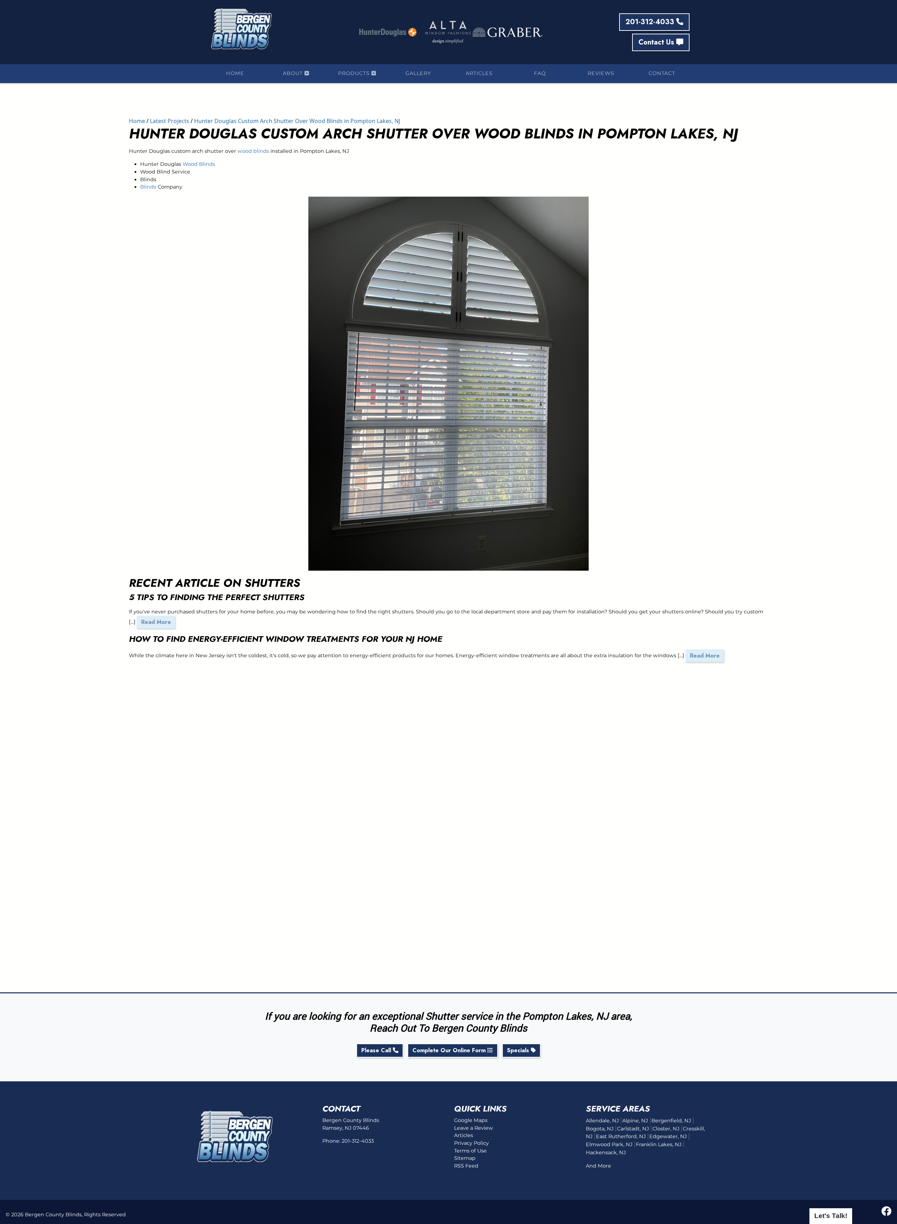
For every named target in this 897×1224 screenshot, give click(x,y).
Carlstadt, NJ (633, 1129)
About (293, 73)
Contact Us (657, 42)
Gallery (418, 73)
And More (598, 1166)
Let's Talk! (830, 1215)
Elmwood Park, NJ (609, 1144)
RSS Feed (466, 1166)
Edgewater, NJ (668, 1136)
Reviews (601, 73)
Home (235, 73)
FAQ (540, 73)
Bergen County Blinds (53, 1214)
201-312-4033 (650, 22)
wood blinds (253, 151)
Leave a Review (473, 1128)
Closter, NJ (665, 1129)
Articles (479, 73)
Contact (662, 73)
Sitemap (464, 1158)
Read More (156, 622)
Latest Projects (169, 121)
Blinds (148, 187)
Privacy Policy (471, 1143)
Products (354, 73)
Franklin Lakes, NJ (659, 1144)
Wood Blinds (199, 164)
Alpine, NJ (635, 1120)
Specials (519, 1050)
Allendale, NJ (602, 1120)
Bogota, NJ (600, 1129)
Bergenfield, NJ (671, 1120)
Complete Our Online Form (449, 1050)
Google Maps (470, 1120)
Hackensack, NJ (606, 1152)
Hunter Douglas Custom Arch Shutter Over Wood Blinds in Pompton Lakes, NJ (297, 121)
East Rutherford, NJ (621, 1136)
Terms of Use (470, 1151)
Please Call (377, 1050)
